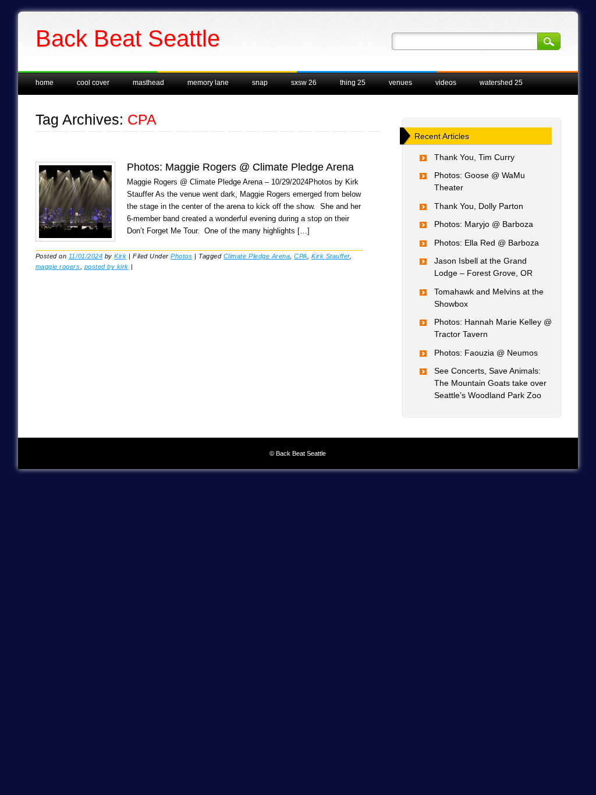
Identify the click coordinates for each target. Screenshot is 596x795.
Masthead (148, 83)
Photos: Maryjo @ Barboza (483, 224)
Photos (181, 256)
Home (45, 83)
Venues (400, 83)
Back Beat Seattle (128, 38)
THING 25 (353, 83)
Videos (445, 83)
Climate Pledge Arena (257, 256)
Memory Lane (208, 83)
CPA (300, 256)
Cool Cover (93, 83)
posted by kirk (106, 266)
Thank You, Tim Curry (474, 157)
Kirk (120, 256)
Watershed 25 (501, 83)
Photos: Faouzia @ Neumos (486, 352)
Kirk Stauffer (330, 256)
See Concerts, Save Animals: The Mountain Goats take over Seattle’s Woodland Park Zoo (490, 383)
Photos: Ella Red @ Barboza (486, 242)
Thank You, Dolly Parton (478, 206)
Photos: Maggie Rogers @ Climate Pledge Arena (240, 167)
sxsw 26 (304, 83)
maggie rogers (58, 266)
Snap (260, 83)
